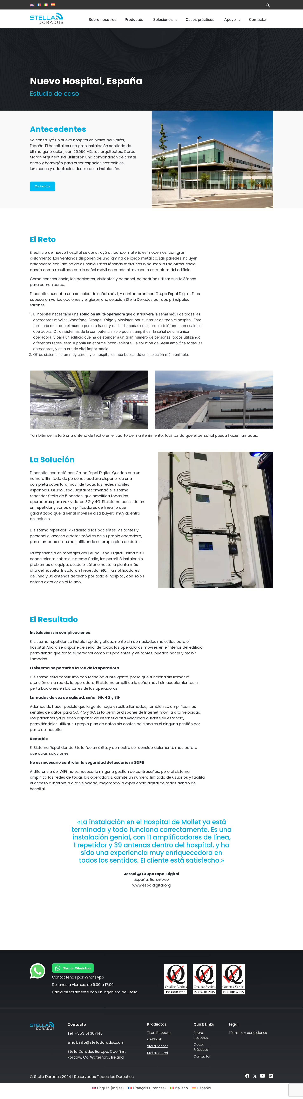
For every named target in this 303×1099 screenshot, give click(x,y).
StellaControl (157, 1053)
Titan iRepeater (159, 1032)
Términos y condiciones (248, 1032)
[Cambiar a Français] (39, 5)
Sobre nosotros (201, 1035)
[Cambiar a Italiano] (46, 5)
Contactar (202, 1056)
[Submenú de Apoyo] (239, 20)
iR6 (70, 530)
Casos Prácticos (201, 1047)
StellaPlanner (157, 1046)
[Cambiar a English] (32, 5)
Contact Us (42, 186)
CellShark (154, 1039)
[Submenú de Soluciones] (176, 20)
